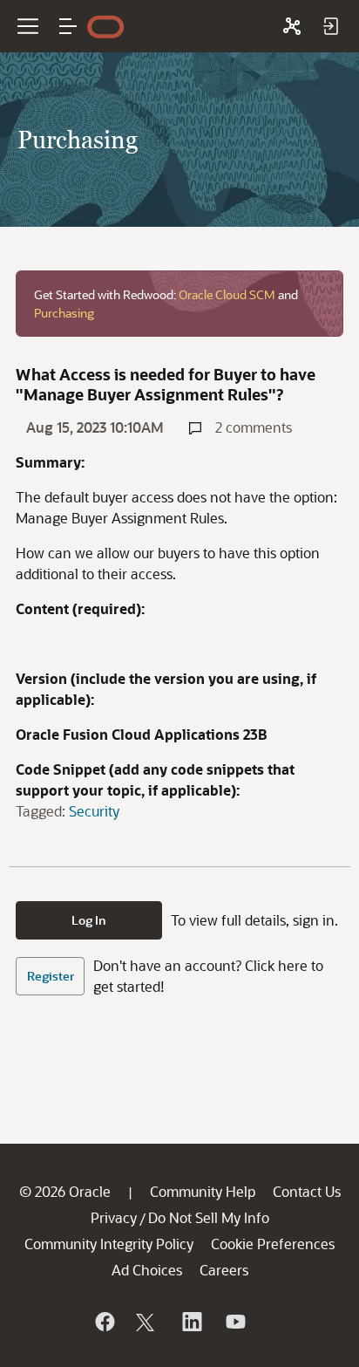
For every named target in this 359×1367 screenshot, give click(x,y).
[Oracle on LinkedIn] (191, 1321)
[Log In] (330, 26)
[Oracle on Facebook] (103, 1321)
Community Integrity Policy (108, 1243)
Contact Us (307, 1191)
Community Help (202, 1191)
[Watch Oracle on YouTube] (234, 1321)
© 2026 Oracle (65, 1191)
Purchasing (64, 312)
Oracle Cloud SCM (227, 294)
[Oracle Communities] (291, 26)
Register (50, 975)
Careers (224, 1270)
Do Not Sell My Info (208, 1217)
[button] (68, 26)
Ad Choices (147, 1270)
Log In (88, 920)
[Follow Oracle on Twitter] (147, 1321)
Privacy (114, 1217)
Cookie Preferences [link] (273, 1243)
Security (94, 811)
